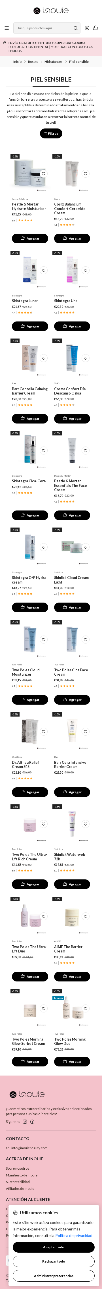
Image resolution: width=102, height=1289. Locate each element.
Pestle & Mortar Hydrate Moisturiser (29, 206)
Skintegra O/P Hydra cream (29, 580)
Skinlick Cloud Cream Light (71, 580)
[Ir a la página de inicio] (51, 11)
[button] (51, 133)
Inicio (17, 61)
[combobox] (46, 28)
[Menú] (6, 28)
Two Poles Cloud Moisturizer (26, 672)
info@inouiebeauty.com (29, 1148)
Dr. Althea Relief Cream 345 (25, 764)
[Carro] (95, 28)
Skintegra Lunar (25, 301)
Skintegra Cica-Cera (29, 481)
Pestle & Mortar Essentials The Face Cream (70, 485)
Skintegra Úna (65, 301)
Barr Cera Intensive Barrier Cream (70, 764)
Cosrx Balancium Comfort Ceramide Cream (70, 208)
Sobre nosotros (17, 1168)
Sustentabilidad (18, 1182)
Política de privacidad (73, 1235)
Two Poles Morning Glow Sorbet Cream (28, 1041)
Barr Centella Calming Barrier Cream (30, 391)
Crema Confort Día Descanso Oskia (70, 391)
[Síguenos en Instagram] (24, 1121)
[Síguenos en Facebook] (32, 1121)
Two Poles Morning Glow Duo (70, 1041)
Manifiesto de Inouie (21, 1175)
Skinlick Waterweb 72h (69, 856)
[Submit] (75, 28)
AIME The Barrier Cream (68, 949)
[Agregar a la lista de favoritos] (44, 174)
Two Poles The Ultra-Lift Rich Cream (29, 856)
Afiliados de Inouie (20, 1188)
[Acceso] (87, 28)
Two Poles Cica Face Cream (71, 672)
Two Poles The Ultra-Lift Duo (29, 949)
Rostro (33, 61)
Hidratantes (53, 61)
